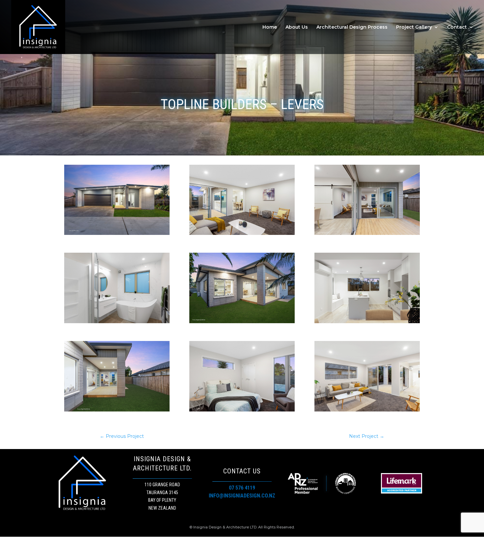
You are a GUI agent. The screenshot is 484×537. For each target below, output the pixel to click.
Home (269, 27)
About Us (296, 27)
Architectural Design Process (352, 27)
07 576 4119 (242, 488)
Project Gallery (414, 27)
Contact (457, 27)
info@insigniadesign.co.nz (242, 496)
